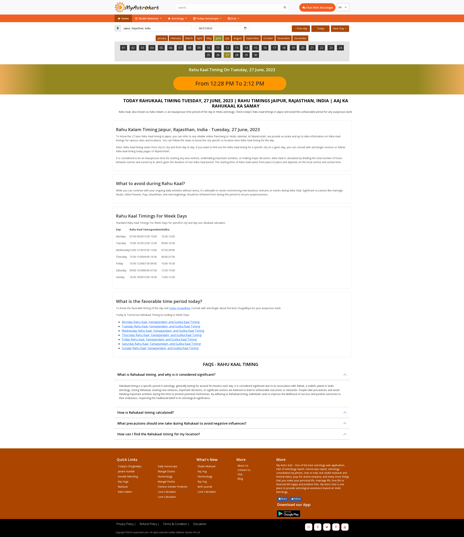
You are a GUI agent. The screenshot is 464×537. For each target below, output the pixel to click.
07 (180, 48)
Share (284, 498)
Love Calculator (167, 491)
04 (152, 48)
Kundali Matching (128, 476)
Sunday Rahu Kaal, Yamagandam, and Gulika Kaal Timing (160, 348)
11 (217, 48)
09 (199, 48)
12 (227, 48)
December (300, 38)
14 (246, 48)
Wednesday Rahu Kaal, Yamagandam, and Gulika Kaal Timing (163, 331)
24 (340, 48)
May (209, 38)
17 (274, 48)
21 (312, 48)
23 (331, 48)
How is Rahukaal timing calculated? (145, 412)
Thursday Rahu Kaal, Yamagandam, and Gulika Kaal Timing (162, 335)
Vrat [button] (234, 18)
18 (283, 48)
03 (142, 48)
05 (161, 48)
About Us (242, 465)
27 (227, 55)
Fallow (297, 498)
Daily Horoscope (167, 466)
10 (208, 48)
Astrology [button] (178, 18)
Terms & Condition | (176, 524)
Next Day (339, 28)
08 (189, 48)
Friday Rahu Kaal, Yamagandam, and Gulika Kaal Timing (159, 339)
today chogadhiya (179, 308)
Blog (240, 478)
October (268, 38)
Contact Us (243, 470)
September (252, 38)
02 (133, 48)
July (227, 38)
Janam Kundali (126, 471)
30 (255, 55)
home (125, 18)
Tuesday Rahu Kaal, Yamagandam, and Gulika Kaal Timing (161, 326)
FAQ (240, 474)
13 (236, 48)
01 (123, 48)
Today (320, 28)
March (189, 38)
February (176, 38)
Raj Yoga (123, 481)
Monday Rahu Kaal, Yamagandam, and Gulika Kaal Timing (161, 322)
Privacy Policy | (126, 524)
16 (265, 48)
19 (293, 48)
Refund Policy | (149, 524)
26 (217, 55)
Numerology (165, 476)
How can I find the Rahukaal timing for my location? (158, 434)
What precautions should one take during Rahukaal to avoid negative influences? (181, 423)
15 (255, 48)
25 (208, 55)
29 (246, 55)
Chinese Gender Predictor (173, 486)
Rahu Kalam (125, 491)
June (218, 38)
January (162, 38)
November (283, 38)
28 (236, 55)
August (238, 38)
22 (321, 48)
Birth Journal (205, 486)
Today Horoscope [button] (207, 18)
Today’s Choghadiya (129, 466)
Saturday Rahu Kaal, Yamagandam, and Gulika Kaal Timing (161, 344)
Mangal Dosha (166, 471)
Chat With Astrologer (319, 7)
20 (302, 48)
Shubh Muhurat (207, 466)
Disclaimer (199, 524)
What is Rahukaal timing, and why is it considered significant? (166, 374)
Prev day (302, 28)
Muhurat (123, 486)
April (199, 38)
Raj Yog (202, 471)
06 (170, 48)
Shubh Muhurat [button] (148, 18)
